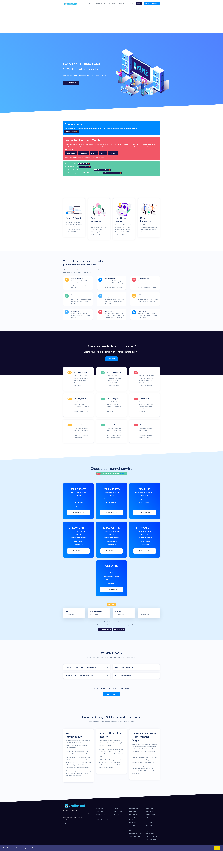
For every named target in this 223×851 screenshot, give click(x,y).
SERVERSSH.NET (104, 629)
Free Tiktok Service (151, 836)
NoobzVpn (149, 825)
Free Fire (93, 153)
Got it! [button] (217, 848)
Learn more (111, 359)
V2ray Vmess (116, 814)
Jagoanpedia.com (150, 814)
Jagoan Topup (150, 817)
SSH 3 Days (99, 808)
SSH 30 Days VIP (101, 814)
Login (138, 3)
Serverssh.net (150, 811)
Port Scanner (133, 822)
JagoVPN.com (149, 808)
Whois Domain (133, 831)
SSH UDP (98, 817)
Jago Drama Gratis (151, 831)
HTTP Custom (150, 820)
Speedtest (132, 825)
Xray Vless (116, 817)
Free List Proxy (133, 814)
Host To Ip (132, 817)
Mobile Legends (71, 153)
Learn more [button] (56, 848)
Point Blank (113, 153)
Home (91, 4)
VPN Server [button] (111, 4)
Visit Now (121, 473)
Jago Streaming (150, 834)
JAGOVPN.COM (118, 629)
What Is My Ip (133, 828)
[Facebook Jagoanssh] (65, 823)
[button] (86, 667)
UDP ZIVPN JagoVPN (102, 820)
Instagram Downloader (135, 834)
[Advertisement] (111, 20)
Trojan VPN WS (117, 811)
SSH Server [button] (99, 4)
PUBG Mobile (83, 153)
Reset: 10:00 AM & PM (151, 3)
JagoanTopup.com (99, 157)
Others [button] (129, 4)
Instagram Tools (133, 808)
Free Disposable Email (152, 839)
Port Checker (133, 820)
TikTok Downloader (134, 836)
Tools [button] (121, 4)
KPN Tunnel (149, 822)
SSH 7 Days (99, 811)
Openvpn (115, 808)
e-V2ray (148, 828)
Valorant (103, 153)
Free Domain (132, 811)
